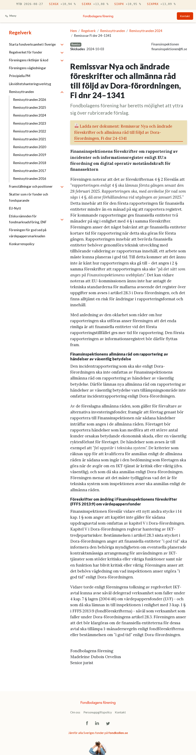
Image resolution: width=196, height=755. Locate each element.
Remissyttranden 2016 (29, 179)
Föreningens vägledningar (27, 68)
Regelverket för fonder (25, 52)
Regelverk (20, 32)
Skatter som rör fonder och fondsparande (28, 197)
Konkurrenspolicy (21, 244)
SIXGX (62, 4)
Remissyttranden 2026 (29, 100)
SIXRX (95, 4)
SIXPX (127, 4)
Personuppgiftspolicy (97, 712)
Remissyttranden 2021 (29, 139)
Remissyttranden (21, 92)
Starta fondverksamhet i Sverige (32, 44)
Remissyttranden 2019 (29, 155)
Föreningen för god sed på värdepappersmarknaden (27, 233)
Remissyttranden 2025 (29, 107)
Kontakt (185, 16)
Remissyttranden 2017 (29, 171)
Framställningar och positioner (31, 186)
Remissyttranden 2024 (29, 115)
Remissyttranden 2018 (29, 163)
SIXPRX (161, 4)
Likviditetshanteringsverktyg (30, 84)
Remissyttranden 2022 (29, 131)
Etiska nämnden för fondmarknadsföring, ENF (28, 219)
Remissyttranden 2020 (29, 147)
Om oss (75, 712)
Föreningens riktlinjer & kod (28, 60)
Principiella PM (19, 76)
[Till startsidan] (98, 16)
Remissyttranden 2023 (29, 123)
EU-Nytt (15, 208)
